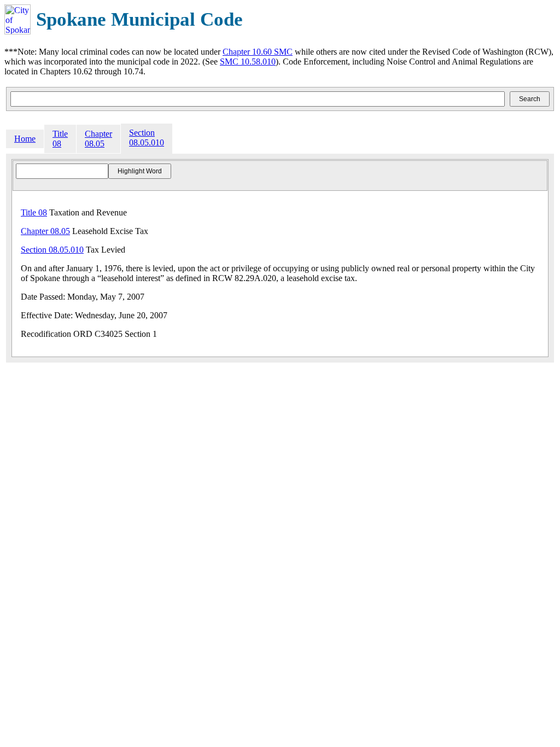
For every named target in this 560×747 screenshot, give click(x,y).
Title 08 (60, 138)
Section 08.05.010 (146, 137)
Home (25, 138)
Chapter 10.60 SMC (258, 51)
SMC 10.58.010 (248, 61)
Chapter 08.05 (98, 138)
